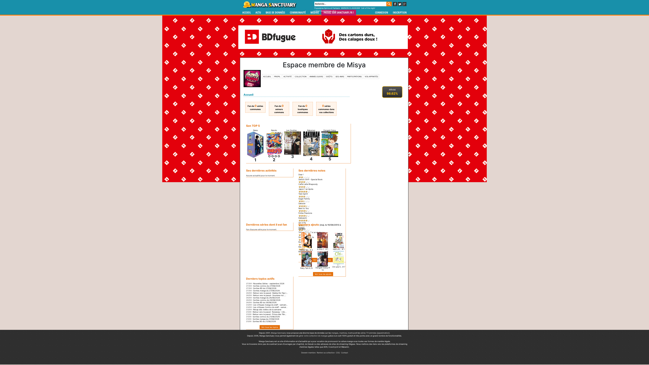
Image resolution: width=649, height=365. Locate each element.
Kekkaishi (302, 218)
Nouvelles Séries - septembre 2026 (268, 283)
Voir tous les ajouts (323, 274)
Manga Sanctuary (278, 333)
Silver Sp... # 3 (306, 250)
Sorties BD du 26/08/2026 (265, 302)
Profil (277, 76)
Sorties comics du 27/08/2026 (266, 286)
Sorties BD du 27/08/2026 (264, 288)
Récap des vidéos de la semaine (267, 309)
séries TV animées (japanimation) (375, 333)
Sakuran (301, 203)
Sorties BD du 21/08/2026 (264, 321)
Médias (314, 12)
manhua (351, 333)
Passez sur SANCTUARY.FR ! (339, 12)
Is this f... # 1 (322, 249)
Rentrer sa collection (326, 352)
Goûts (329, 76)
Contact (344, 352)
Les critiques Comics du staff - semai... (270, 307)
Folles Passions (305, 213)
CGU (338, 352)
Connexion (381, 12)
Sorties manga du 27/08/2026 (266, 290)
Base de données (275, 12)
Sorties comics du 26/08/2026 (266, 300)
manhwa (343, 333)
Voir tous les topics (269, 327)
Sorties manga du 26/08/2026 (266, 298)
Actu (258, 12)
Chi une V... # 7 (338, 267)
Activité (287, 76)
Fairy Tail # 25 (306, 268)
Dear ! (301, 174)
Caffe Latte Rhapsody (308, 184)
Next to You (303, 208)
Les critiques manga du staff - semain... (270, 305)
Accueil (246, 12)
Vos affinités (371, 76)
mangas (334, 333)
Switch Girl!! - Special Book (310, 179)
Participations (354, 76)
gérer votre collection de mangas (313, 336)
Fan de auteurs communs (279, 109)
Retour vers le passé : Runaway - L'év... (269, 312)
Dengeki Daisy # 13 (323, 268)
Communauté (298, 12)
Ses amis (339, 76)
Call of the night (368, 8)
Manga (269, 4)
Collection (300, 76)
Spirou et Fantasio (332, 8)
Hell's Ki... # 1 (338, 249)
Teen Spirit (303, 194)
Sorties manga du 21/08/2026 (266, 319)
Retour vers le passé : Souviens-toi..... (269, 295)
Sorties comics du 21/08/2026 (266, 316)
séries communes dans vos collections (326, 109)
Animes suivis (316, 76)
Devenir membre (308, 352)
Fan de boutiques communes (302, 109)
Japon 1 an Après (305, 189)
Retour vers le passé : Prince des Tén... (269, 314)
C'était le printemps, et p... (325, 11)
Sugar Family (304, 199)
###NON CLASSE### (350, 8)
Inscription (400, 12)
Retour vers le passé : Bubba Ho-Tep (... (270, 293)
